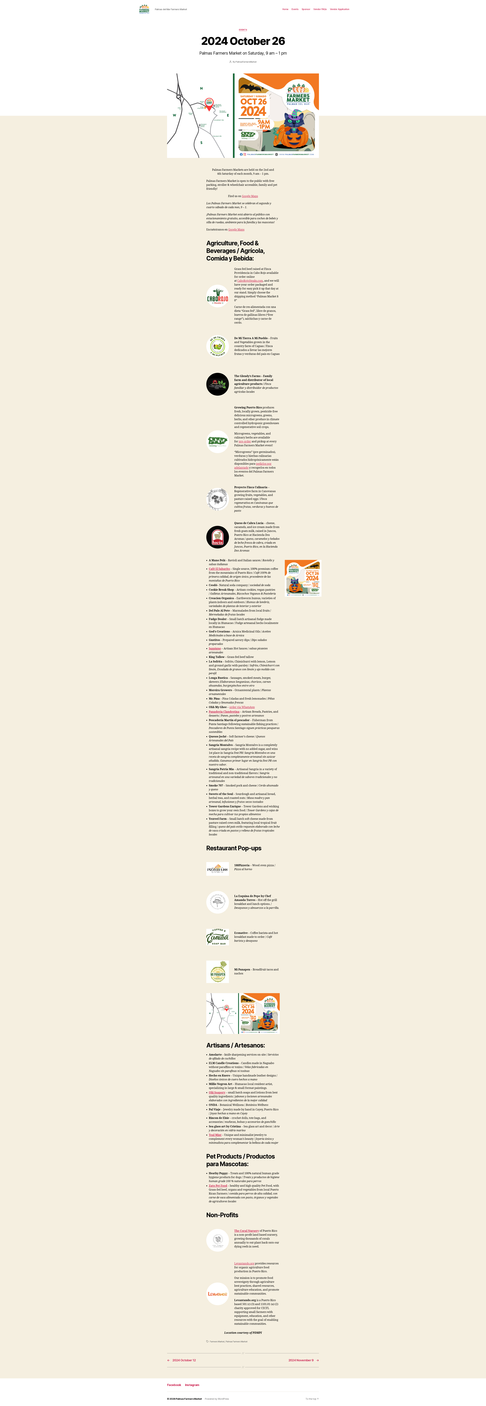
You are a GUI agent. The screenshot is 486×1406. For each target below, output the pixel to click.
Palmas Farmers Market (236, 1341)
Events (295, 9)
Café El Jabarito (219, 569)
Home (285, 9)
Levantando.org (244, 1263)
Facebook (174, 1385)
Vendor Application (339, 9)
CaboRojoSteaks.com (250, 281)
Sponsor (306, 9)
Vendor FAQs (320, 9)
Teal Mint (215, 1135)
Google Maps (250, 196)
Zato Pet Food (218, 1186)
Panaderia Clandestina (224, 712)
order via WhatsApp (242, 707)
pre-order (245, 441)
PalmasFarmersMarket (246, 62)
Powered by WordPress (217, 1399)
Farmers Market (217, 1341)
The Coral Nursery (246, 1231)
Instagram (192, 1385)
